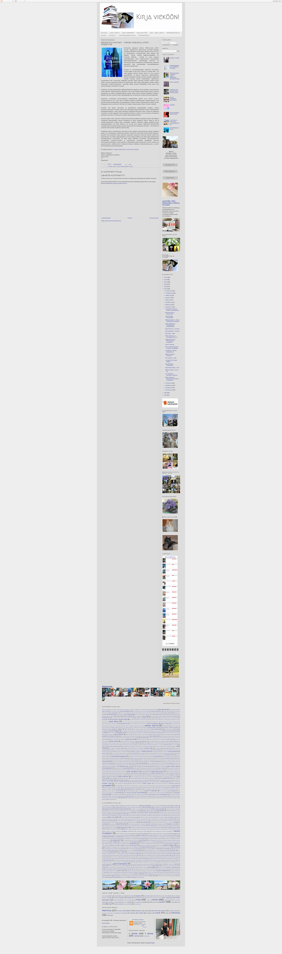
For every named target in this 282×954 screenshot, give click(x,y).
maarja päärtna (147, 852)
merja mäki (151, 760)
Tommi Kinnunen (168, 609)
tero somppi (112, 789)
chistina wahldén (151, 819)
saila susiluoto (124, 778)
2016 (165, 393)
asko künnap (132, 814)
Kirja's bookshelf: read (170, 557)
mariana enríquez (124, 853)
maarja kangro (138, 852)
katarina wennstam (115, 845)
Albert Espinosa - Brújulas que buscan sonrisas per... (172, 379)
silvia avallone (155, 869)
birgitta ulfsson (137, 717)
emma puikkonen (122, 723)
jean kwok (104, 838)
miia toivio (115, 761)
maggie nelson (155, 852)
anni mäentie (138, 714)
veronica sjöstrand (174, 874)
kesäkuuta (168, 304)
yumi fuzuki (114, 877)
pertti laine (122, 771)
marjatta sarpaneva (167, 756)
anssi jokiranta (173, 714)
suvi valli (145, 785)
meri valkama (144, 760)
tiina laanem (161, 872)
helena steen (111, 732)
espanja (138, 896)
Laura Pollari (169, 558)
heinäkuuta (169, 302)
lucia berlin (172, 850)
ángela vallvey (131, 877)
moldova (148, 900)
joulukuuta (169, 291)
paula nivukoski (161, 768)
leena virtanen (106, 753)
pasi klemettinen (119, 768)
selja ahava (142, 781)
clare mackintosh (169, 819)
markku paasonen (134, 758)
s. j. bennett (110, 867)
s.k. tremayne (118, 867)
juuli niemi (120, 743)
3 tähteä (110, 166)
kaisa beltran (162, 743)
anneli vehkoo (119, 714)
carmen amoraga (133, 817)
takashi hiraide (121, 872)
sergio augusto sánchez (115, 869)
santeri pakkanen (162, 780)
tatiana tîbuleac (144, 872)
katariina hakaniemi (148, 744)
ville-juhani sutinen (139, 797)
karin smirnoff (161, 843)
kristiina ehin (158, 847)
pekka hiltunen (143, 769)
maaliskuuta (169, 385)
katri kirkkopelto (126, 746)
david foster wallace (113, 822)
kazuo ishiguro (169, 845)
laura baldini (115, 848)
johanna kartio (105, 737)
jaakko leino (164, 734)
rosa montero (156, 865)
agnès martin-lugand (155, 805)
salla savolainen (150, 778)
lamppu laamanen (167, 748)
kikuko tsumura (118, 847)
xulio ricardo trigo (166, 875)
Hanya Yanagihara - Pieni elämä (173, 99)
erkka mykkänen (175, 723)
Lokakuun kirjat (174, 58)
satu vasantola (133, 781)
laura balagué (107, 848)
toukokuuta (169, 307)
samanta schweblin (134, 867)
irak (171, 896)
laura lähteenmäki (166, 750)
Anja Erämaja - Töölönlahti (169, 317)
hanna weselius (142, 727)
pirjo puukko (130, 773)
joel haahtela (154, 736)
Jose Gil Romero (168, 625)
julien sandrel (105, 843)
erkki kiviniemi (113, 726)
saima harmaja (132, 778)
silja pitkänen (157, 781)
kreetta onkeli (129, 748)
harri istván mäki (137, 729)
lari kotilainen (177, 748)
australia (116, 896)
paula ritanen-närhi (171, 768)
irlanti (178, 896)
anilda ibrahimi (143, 810)
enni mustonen (153, 723)
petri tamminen (157, 771)
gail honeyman (151, 829)
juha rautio (170, 739)
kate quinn (134, 845)
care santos (173, 815)
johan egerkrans (152, 840)
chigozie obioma (117, 819)
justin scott (112, 843)
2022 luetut (115, 32)
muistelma (117, 913)
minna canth (131, 763)
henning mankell (106, 835)
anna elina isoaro (115, 711)
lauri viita (129, 751)
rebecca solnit (111, 865)
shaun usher (144, 869)
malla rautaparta (116, 754)
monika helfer (120, 858)
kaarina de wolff (153, 743)
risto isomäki (134, 776)
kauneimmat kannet (158, 911)
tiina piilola (155, 789)
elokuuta (168, 300)
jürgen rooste (120, 843)
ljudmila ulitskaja (148, 850)
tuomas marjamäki (158, 792)
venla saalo (142, 796)
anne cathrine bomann (108, 812)
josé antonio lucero (148, 842)
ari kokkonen (106, 717)
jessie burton (177, 838)
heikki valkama (149, 731)
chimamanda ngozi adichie (130, 819)
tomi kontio (120, 791)
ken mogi (111, 847)
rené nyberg (135, 775)
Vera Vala (168, 630)
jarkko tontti (107, 736)
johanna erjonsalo (164, 736)
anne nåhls (160, 712)
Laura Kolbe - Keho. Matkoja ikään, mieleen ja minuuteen (170, 203)
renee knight (120, 865)
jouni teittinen (114, 739)
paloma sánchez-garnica (133, 861)
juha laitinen (147, 739)
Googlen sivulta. (122, 183)
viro (130, 904)
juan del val (166, 842)
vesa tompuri (157, 796)
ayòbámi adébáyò (163, 814)
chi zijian (109, 819)
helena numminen (168, 731)
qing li (148, 864)
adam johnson (116, 805)
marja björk (149, 756)
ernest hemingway (149, 825)
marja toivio (157, 756)
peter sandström (133, 771)
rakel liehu (127, 775)
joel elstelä (146, 736)
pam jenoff (144, 861)
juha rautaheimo (162, 739)
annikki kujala (165, 714)
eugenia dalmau (176, 825)
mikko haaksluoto (156, 761)
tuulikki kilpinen (122, 794)
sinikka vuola (106, 783)
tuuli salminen (114, 794)
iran (174, 896)
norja (109, 902)
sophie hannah (105, 870)
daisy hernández (152, 820)
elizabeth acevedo (151, 824)
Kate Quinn (169, 619)
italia (110, 897)
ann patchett (152, 810)
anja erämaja (162, 709)
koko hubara (121, 748)
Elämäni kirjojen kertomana (169, 313)
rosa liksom (157, 776)
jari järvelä (177, 734)
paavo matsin (122, 861)
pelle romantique (175, 769)
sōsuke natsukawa (174, 870)
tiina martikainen (137, 789)
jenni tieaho (124, 736)
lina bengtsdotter (166, 848)
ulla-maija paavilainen (151, 794)
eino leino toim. (126, 721)
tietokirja (175, 913)
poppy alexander (141, 864)
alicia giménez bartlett (108, 809)
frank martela (175, 726)
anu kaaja (145, 716)
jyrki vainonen (127, 743)
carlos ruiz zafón (113, 817)
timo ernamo (163, 789)
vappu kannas (172, 794)
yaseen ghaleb (105, 799)
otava (118, 166)
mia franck (176, 760)
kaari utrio (144, 743)
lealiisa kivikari (146, 751)
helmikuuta (169, 387)
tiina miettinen (147, 789)
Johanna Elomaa (168, 598)
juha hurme (130, 739)
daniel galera (173, 820)
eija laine (105, 721)
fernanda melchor (135, 827)
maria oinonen (150, 754)
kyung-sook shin (166, 847)
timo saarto (112, 790)
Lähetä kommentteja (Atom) (112, 221)
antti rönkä (117, 716)
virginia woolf (130, 875)
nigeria (104, 902)
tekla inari (145, 787)
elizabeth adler (161, 824)
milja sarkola (124, 763)
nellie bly (116, 860)
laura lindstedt (156, 750)
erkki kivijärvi (105, 726)
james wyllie (148, 836)
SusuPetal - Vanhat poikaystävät (171, 351)
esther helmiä (151, 725)
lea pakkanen (137, 751)
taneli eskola (168, 785)
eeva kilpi (123, 719)
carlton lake (124, 817)
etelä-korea (156, 896)
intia (167, 896)
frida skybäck (129, 829)
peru (113, 902)
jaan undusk (132, 836)
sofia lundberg (175, 869)
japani (122, 897)
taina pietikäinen (159, 785)
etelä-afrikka (147, 896)
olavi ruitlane (143, 860)
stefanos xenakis (131, 870)
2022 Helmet (142, 32)
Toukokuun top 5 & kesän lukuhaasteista (172, 309)
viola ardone (123, 875)
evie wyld (105, 827)
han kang (147, 831)
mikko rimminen (167, 761)
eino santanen (135, 721)
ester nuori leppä (139, 726)
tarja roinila (125, 787)
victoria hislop (105, 875)
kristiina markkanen (138, 748)
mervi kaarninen (169, 760)
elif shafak (131, 824)
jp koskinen (122, 739)
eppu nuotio (165, 723)
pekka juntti (151, 769)
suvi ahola (118, 785)
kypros (158, 897)
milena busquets (175, 856)
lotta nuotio (158, 753)
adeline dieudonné (126, 805)
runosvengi (165, 776)
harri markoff (146, 729)
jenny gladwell (159, 838)
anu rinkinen (175, 716)
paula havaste (146, 768)
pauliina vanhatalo (127, 769)
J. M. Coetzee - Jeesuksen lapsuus (171, 374)
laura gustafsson (125, 750)
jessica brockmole (168, 838)
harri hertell (128, 729)
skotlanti (155, 902)
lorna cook (155, 850)
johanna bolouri (161, 840)
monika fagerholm (112, 764)
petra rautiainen (146, 771)
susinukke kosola (173, 783)
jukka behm (132, 741)
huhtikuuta (169, 383)
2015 (165, 395)
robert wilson (147, 865)
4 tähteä (133, 933)
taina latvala (151, 785)
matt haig (177, 855)
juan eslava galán (175, 842)
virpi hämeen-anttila (158, 797)
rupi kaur (174, 865)
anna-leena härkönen (169, 711)
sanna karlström (121, 780)
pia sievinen (110, 773)
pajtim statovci (171, 766)
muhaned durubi (122, 764)
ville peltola (130, 797)
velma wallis (166, 874)
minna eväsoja (141, 763)
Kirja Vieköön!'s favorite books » (171, 703)
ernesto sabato (160, 825)
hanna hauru (115, 727)
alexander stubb (152, 709)
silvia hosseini (165, 781)
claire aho (146, 717)
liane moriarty (156, 848)
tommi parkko (163, 790)
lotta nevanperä (150, 753)
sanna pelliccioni (132, 780)
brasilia (127, 896)
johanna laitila (113, 737)
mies (138, 900)
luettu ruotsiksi (117, 900)
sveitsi (172, 902)
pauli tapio (109, 769)
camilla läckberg (164, 815)
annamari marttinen (135, 712)
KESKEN (172, 105)
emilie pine (109, 825)
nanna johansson (169, 858)
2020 (165, 282)
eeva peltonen (148, 719)
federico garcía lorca (123, 827)
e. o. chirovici (170, 822)
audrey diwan (139, 814)
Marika (136, 149)
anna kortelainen (125, 711)
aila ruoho (128, 709)
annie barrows (126, 812)
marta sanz (139, 855)
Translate (175, 45)
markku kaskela (124, 758)
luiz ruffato (121, 852)
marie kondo (155, 853)
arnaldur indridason (107, 814)
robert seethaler (138, 865)
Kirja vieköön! (106, 923)
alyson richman (145, 809)
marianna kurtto (169, 755)
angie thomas (134, 810)
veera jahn (109, 796)
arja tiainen (115, 717)
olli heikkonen (122, 766)
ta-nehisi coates (112, 872)
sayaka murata (171, 867)
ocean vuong (135, 860)
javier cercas (175, 836)
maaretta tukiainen (167, 753)
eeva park (112, 824)
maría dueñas (156, 855)
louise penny (163, 850)
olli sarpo (139, 766)
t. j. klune (104, 872)
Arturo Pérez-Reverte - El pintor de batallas (172, 347)
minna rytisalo (168, 763)
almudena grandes (123, 809)
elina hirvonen (157, 721)
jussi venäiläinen (112, 743)
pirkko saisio (148, 773)
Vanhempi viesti (153, 218)
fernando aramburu (145, 827)
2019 (165, 284)
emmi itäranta (133, 723)
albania (104, 896)
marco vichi (116, 853)
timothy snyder (168, 872)
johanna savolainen (122, 737)
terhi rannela (162, 787)
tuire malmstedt (139, 792)
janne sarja (170, 734)
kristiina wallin (149, 748)
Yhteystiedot (143, 35)
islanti (105, 897)
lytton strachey (130, 852)
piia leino (117, 773)
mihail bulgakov (158, 856)
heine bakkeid (144, 833)
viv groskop (137, 875)
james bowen (140, 836)
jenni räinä (116, 736)
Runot (103, 35)
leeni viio (114, 753)
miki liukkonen (146, 761)
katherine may (143, 845)
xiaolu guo (152, 875)
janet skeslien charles (157, 836)
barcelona (120, 910)
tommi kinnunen (130, 791)
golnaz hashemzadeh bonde (172, 829)
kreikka (148, 897)
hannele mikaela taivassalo (171, 727)
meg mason (131, 856)
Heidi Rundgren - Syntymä (170, 355)
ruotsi (142, 902)
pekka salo (166, 769)
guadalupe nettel (126, 831)
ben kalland (128, 717)
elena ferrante (121, 824)
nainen (114, 166)
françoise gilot (112, 829)
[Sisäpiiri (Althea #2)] (152, 695)
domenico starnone (142, 822)
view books (144, 927)
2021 (165, 279)
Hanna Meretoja (167, 614)
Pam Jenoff (169, 635)
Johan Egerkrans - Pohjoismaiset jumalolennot (170, 325)
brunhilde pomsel (146, 815)
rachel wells (162, 864)
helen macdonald (163, 833)
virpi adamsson (148, 797)
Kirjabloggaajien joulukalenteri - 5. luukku (174, 67)
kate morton (125, 845)
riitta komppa (112, 776)
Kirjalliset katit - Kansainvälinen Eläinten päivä (174, 91)
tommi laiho (140, 790)
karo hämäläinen (119, 744)
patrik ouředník (170, 861)
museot (124, 913)
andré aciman (110, 810)
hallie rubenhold (138, 831)
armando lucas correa (164, 812)
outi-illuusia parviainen (150, 766)
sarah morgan (162, 867)
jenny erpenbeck (140, 838)
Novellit (112, 35)
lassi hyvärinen (107, 750)
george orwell (159, 829)
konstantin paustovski (146, 847)
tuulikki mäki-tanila (132, 794)
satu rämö (124, 781)
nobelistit (132, 913)
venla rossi (135, 796)
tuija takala (118, 792)
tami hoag (128, 872)
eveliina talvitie (166, 726)
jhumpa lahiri (116, 840)
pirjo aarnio (123, 773)
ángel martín (123, 877)
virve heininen (168, 797)
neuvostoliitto (168, 900)
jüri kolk (126, 843)
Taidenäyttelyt (173, 32)
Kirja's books (107, 687)
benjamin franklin (110, 815)
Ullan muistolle (174, 82)
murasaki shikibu (134, 858)
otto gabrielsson (106, 861)
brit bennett (137, 815)
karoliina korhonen (129, 744)
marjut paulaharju (114, 758)
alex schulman (147, 807)
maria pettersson (159, 754)
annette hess (119, 812)
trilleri (108, 915)
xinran (159, 875)
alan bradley (175, 805)
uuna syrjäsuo (163, 794)
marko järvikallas (161, 758)
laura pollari (106, 751)
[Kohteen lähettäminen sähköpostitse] (125, 164)
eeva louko (140, 719)
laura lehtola (148, 750)
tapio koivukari (117, 787)
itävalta (116, 897)
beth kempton (119, 815)
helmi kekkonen (130, 732)
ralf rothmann (170, 864)
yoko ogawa (105, 877)
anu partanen (159, 716)
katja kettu (110, 746)
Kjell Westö (169, 586)
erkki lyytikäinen (122, 726)
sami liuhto (167, 778)
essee (146, 910)
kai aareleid (133, 843)
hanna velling (134, 727)
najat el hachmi (153, 858)
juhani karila (113, 741)
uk (104, 904)
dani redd (166, 820)
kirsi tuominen (164, 746)
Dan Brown (169, 564)
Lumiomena (130, 149)
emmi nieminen (142, 723)
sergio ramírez (127, 869)
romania (136, 902)
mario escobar (163, 853)
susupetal (106, 785)
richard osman (128, 865)
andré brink (118, 810)
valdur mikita (138, 874)
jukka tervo (158, 741)
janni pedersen (167, 836)
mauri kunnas (124, 760)
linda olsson (112, 850)
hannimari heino (106, 729)
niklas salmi (157, 764)
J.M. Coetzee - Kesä (170, 358)
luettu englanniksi (166, 897)
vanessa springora (157, 874)
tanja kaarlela (176, 785)
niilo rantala (150, 764)
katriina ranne (134, 746)
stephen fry (139, 870)
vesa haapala (149, 796)
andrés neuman (126, 810)
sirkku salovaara (118, 783)
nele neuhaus (107, 860)
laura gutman (134, 750)
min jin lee (104, 858)
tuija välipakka (127, 792)
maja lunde (172, 852)
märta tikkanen (132, 765)
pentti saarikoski (115, 771)
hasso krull (127, 833)
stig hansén (146, 870)
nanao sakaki (161, 858)
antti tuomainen (127, 716)
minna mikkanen (152, 763)
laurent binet (148, 848)
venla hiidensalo (127, 796)
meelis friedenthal (122, 856)
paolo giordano (151, 861)
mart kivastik (131, 855)
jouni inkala (106, 739)
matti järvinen (110, 760)
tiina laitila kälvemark (124, 789)
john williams (114, 842)
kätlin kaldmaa (175, 847)
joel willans (143, 840)
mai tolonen (176, 753)
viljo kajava (105, 797)
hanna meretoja (125, 727)
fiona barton (164, 827)
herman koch (114, 835)
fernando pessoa (156, 827)
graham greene (106, 831)
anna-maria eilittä (125, 712)
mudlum (127, 858)
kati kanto (166, 744)
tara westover (135, 872)
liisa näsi (126, 753)
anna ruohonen (143, 711)
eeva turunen (156, 719)
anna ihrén (169, 810)
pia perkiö (174, 771)
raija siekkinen (119, 775)
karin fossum (154, 843)
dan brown (160, 820)
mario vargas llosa (173, 853)
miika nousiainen (123, 761)
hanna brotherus (106, 727)
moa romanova (112, 858)
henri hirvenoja (149, 732)
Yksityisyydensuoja (127, 35)
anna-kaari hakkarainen (155, 711)
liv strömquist (138, 850)
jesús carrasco (106, 840)
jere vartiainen (131, 736)
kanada (129, 897)
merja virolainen (159, 760)
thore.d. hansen (152, 872)
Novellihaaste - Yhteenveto (169, 364)
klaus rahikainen (112, 748)
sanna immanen (108, 780)
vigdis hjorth (114, 875)
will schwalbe (145, 875)
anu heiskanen (138, 716)
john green (106, 842)
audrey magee (147, 814)
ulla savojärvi (141, 794)
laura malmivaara (176, 750)
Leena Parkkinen (168, 592)
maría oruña (164, 855)
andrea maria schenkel (157, 809)
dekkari (128, 911)
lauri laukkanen (113, 751)
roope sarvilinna (148, 776)
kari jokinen (111, 744)
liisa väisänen (142, 753)
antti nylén (110, 716)
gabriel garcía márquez (140, 829)
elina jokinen (165, 721)
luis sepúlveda (112, 852)
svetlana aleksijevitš (162, 870)
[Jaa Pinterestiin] (131, 164)
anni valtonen (146, 714)
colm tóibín (128, 820)
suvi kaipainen (125, 785)
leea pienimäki (156, 751)
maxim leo (113, 856)
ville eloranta (113, 797)
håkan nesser (141, 835)
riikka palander (153, 775)
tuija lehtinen (111, 792)
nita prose (128, 860)
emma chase (116, 825)
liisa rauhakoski (133, 753)
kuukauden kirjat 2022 (107, 913)
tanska (178, 902)
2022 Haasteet (128, 32)
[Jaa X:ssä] (128, 164)
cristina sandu (154, 717)
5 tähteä (136, 936)
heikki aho (133, 731)
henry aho (166, 732)
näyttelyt (149, 913)
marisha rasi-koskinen (118, 756)
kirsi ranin (157, 746)
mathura (171, 855)
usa (110, 904)
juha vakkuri (105, 741)
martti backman (170, 758)
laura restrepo (139, 848)
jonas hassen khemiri (125, 842)
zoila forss (112, 799)
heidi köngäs (114, 731)
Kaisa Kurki (169, 580)
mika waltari (131, 761)
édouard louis (139, 877)
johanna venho (141, 737)
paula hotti (153, 768)
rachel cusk (154, 864)
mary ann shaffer (147, 855)
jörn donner (136, 743)
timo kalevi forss (172, 789)
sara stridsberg (152, 867)
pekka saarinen (159, 769)
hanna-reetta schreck (154, 727)
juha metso (154, 739)
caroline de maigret (163, 817)
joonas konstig (151, 737)
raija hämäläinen (175, 773)
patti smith (177, 861)
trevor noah (106, 874)
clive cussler (120, 820)
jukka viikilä (173, 741)
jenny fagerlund (150, 838)
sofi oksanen (138, 783)
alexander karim (158, 807)
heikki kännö (140, 731)
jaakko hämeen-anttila (154, 734)
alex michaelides (137, 807)
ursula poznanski (129, 874)
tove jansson (172, 791)
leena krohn (164, 751)
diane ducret (132, 822)
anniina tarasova (155, 714)
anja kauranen (172, 709)
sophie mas (113, 870)
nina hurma (164, 764)
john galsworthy (169, 840)
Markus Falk (105, 709)
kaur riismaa (159, 845)
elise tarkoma (173, 721)
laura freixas (131, 848)
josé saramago (158, 842)
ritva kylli (141, 776)
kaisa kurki (174, 743)
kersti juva (141, 746)
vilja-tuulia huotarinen (175, 796)
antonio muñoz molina (150, 812)
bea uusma (171, 814)
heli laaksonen (120, 732)
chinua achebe (142, 819)
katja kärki (117, 746)
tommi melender (151, 791)
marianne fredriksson (136, 853)
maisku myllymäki (106, 754)
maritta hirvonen (133, 756)
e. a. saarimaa (172, 717)
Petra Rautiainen (168, 570)
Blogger (152, 943)
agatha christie (144, 805)
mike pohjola (138, 761)
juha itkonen (140, 739)
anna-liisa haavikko (114, 713)
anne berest (177, 810)
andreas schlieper (171, 809)
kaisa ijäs (168, 743)
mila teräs (117, 763)
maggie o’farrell (164, 852)
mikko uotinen (175, 761)
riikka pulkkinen (124, 166)
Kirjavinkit (121, 149)
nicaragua (176, 900)
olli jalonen (131, 766)
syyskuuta (168, 297)
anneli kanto (110, 714)
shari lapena (136, 869)
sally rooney (126, 867)
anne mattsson (153, 712)
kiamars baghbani (149, 746)
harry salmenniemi (156, 729)
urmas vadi (121, 874)
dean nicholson (123, 822)
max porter (106, 857)
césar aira (145, 820)
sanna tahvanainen (151, 780)
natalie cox (177, 858)
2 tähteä (145, 936)
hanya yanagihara (167, 831)
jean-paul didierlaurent (113, 838)
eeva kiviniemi (133, 719)
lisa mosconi (129, 850)
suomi (131, 166)
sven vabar (152, 870)
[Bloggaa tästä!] (126, 164)
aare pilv (109, 805)
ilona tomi (110, 734)
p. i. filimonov (114, 861)
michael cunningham (149, 856)
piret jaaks (133, 864)
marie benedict (147, 853)
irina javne (137, 734)
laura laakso (141, 750)
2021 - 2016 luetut (157, 32)
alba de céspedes (106, 807)
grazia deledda (116, 831)
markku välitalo (152, 758)
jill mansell (125, 840)
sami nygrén (176, 778)
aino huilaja (135, 709)
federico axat (112, 827)
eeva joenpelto (113, 719)
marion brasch (105, 855)
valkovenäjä (118, 904)
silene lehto (149, 781)
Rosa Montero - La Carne (172, 329)
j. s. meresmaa (144, 734)
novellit (140, 913)
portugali (118, 902)
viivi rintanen (164, 796)
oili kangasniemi (112, 766)
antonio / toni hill (137, 812)
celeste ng (172, 817)
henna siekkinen (140, 732)
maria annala (124, 754)
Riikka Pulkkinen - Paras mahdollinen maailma (172, 320)
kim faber (126, 847)
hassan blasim (168, 729)
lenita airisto (120, 753)
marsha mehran (123, 855)
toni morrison (177, 872)
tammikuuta (169, 390)
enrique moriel (139, 825)
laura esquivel (122, 848)
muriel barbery (143, 858)
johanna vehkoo (132, 737)
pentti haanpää (105, 771)
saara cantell (172, 776)
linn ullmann (120, 850)
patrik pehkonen (138, 768)
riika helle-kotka (143, 775)
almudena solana (135, 809)
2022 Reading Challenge (138, 919)
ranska (129, 902)
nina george (122, 860)
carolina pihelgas (152, 817)
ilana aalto (104, 734)
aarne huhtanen (113, 709)
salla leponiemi (141, 778)
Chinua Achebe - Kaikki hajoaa (175, 113)
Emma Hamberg (167, 576)
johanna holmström (174, 736)
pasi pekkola (127, 768)
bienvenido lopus (128, 815)
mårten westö (142, 764)
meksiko (131, 900)
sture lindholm (157, 783)
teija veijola (139, 787)
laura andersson (116, 750)
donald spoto (154, 822)
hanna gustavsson (156, 831)
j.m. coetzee (117, 836)
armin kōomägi (175, 812)
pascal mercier (161, 861)
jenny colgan (131, 838)
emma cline (124, 825)
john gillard (177, 840)
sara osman (143, 867)
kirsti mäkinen (172, 746)
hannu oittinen (117, 729)
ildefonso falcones (159, 835)
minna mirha (160, 763)
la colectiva (157, 748)
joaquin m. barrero (133, 840)
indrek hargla (176, 835)
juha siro (177, 739)
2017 (165, 289)
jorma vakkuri (177, 737)
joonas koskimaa (161, 737)
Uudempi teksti (106, 218)
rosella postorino (166, 865)
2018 (165, 286)
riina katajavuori (171, 775)
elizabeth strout (171, 824)
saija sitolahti (117, 778)
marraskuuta (169, 293)
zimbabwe (136, 904)
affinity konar (135, 805)
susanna (165, 783)
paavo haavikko (161, 766)
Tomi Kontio (169, 602)
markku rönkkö (143, 758)
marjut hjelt (106, 758)
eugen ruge (168, 825)
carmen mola (143, 817)
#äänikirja (106, 910)
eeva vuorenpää (165, 719)
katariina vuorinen (158, 744)
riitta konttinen (123, 776)
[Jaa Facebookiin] (129, 164)
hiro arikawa (122, 835)
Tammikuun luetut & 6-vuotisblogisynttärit (174, 122)
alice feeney (166, 807)
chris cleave (160, 819)
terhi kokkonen (153, 787)
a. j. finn (104, 805)
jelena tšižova (123, 838)
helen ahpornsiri (154, 833)
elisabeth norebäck (139, 824)
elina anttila (149, 721)
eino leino (114, 721)
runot (157, 913)
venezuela (125, 904)
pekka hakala (136, 769)
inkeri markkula (129, 734)
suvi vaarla (139, 785)
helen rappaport (173, 833)
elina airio (142, 721)
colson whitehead (137, 820)
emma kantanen (112, 723)
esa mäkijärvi (130, 726)
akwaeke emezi (166, 805)
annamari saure (144, 712)
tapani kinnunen (108, 787)
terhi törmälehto (171, 787)
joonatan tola (169, 737)
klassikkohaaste (173, 910)
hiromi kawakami (130, 835)
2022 (165, 277)
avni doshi (155, 814)
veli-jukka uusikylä (117, 796)
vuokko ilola (176, 797)
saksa (148, 902)
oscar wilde (166, 860)
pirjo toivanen (139, 773)
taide (166, 913)
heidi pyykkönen (125, 731)
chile (132, 896)
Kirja (135, 921)
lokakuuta (168, 295)
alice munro (175, 807)
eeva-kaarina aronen (175, 719)
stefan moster (147, 783)
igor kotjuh (150, 835)
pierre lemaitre (120, 864)
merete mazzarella (134, 760)
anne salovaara (169, 713)
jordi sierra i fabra (136, 842)
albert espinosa (117, 807)
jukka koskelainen (142, 741)
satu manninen (115, 781)
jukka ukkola (165, 741)
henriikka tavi (158, 732)
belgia (122, 896)
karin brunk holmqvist (144, 843)
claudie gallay (112, 820)
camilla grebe (155, 815)
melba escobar (138, 856)
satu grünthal (106, 781)
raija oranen (112, 775)
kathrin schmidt (151, 845)
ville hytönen (121, 797)
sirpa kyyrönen (128, 783)
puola (124, 902)
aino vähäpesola (143, 709)
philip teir (168, 771)
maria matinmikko (140, 754)
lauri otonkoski (122, 751)
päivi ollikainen (166, 773)
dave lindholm (163, 717)
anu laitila (153, 716)
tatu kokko (131, 787)
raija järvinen (105, 775)
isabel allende (108, 836)
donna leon (162, 822)
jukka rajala (151, 741)
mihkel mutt (166, 856)
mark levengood (114, 855)
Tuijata (115, 149)
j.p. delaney (126, 836)
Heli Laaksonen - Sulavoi (172, 331)
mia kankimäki (106, 761)
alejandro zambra (127, 807)
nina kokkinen (172, 764)
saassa (111, 778)
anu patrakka (167, 716)
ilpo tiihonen (119, 734)
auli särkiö (121, 717)
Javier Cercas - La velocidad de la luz (171, 336)
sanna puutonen (141, 780)
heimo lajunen (157, 731)
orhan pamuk (159, 860)
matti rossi (117, 760)
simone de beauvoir (165, 869)
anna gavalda (160, 810)
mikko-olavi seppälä (107, 763)
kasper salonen (138, 744)
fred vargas (120, 829)
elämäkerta (138, 910)
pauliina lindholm (117, 769)
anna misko (135, 711)
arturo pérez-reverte (120, 814)
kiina (135, 897)
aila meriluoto (121, 709)
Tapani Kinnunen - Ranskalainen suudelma (170, 341)
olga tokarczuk (150, 860)
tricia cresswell (113, 874)
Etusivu (104, 32)
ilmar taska (168, 835)
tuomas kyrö (150, 792)
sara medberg (170, 780)
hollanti (162, 896)
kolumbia (141, 897)
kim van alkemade (134, 847)
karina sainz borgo (171, 843)
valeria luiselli (147, 874)
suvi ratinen (133, 785)
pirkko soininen (156, 773)
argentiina (110, 896)
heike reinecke (134, 833)
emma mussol (131, 825)
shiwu (149, 869)
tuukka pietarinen (169, 792)
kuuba (153, 897)
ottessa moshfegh (174, 860)
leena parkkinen (173, 751)
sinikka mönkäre (175, 781)
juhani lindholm (124, 741)
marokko (126, 900)
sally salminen (158, 778)
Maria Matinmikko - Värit (172, 367)
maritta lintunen (142, 756)
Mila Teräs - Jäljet (170, 333)
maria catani (132, 754)
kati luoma (173, 744)
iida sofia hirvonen (174, 732)
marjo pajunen (176, 756)
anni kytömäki (129, 714)
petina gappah (107, 864)
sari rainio (178, 780)
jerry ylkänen (139, 736)
